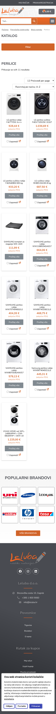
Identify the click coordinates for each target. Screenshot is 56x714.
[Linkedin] (36, 571)
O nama (28, 636)
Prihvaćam (35, 706)
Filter (28, 47)
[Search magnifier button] (34, 21)
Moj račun (24, 3)
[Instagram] (28, 571)
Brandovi (28, 631)
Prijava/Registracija (43, 3)
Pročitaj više (14, 135)
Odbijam (9, 706)
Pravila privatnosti (28, 672)
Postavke (22, 706)
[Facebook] (20, 571)
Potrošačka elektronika (19, 30)
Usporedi (13, 141)
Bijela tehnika (36, 30)
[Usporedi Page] (19, 141)
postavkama (9, 699)
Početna (5, 30)
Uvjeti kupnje (28, 666)
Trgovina (28, 625)
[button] (52, 21)
